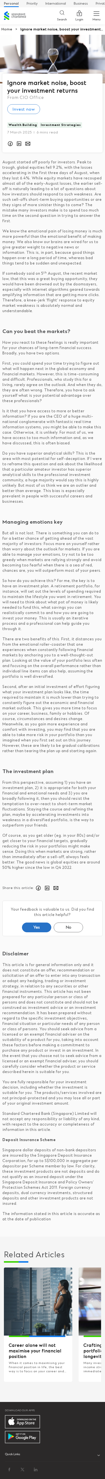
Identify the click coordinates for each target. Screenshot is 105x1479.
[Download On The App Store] (22, 1421)
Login (79, 19)
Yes (36, 927)
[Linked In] (35, 1469)
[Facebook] (9, 1469)
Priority (32, 3)
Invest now (23, 109)
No (68, 927)
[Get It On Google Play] (22, 1437)
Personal (11, 3)
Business (81, 3)
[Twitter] (22, 1469)
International (55, 3)
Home (6, 29)
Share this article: (18, 888)
